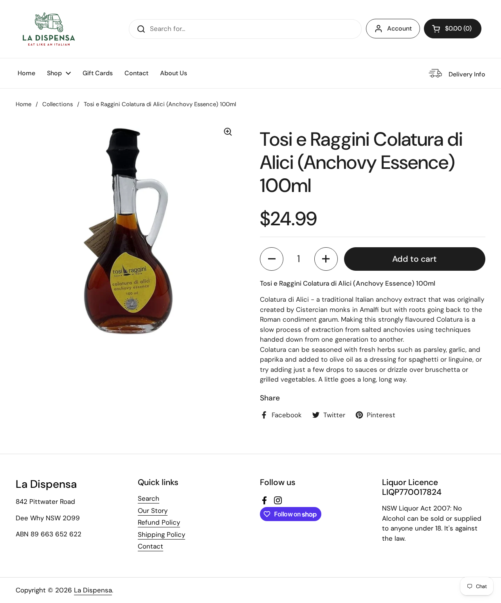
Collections (57, 104)
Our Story (153, 510)
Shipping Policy (161, 534)
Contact (150, 546)
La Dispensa (93, 590)
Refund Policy (159, 522)
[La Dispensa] (48, 29)
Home (23, 104)
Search (148, 498)
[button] (452, 28)
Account (399, 28)
